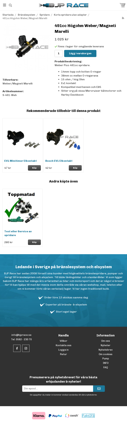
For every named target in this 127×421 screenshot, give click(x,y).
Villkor (63, 340)
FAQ (105, 367)
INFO (105, 362)
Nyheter (105, 345)
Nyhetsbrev (106, 349)
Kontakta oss (63, 345)
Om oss (105, 340)
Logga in (63, 349)
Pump (105, 358)
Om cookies (105, 354)
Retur (63, 354)
